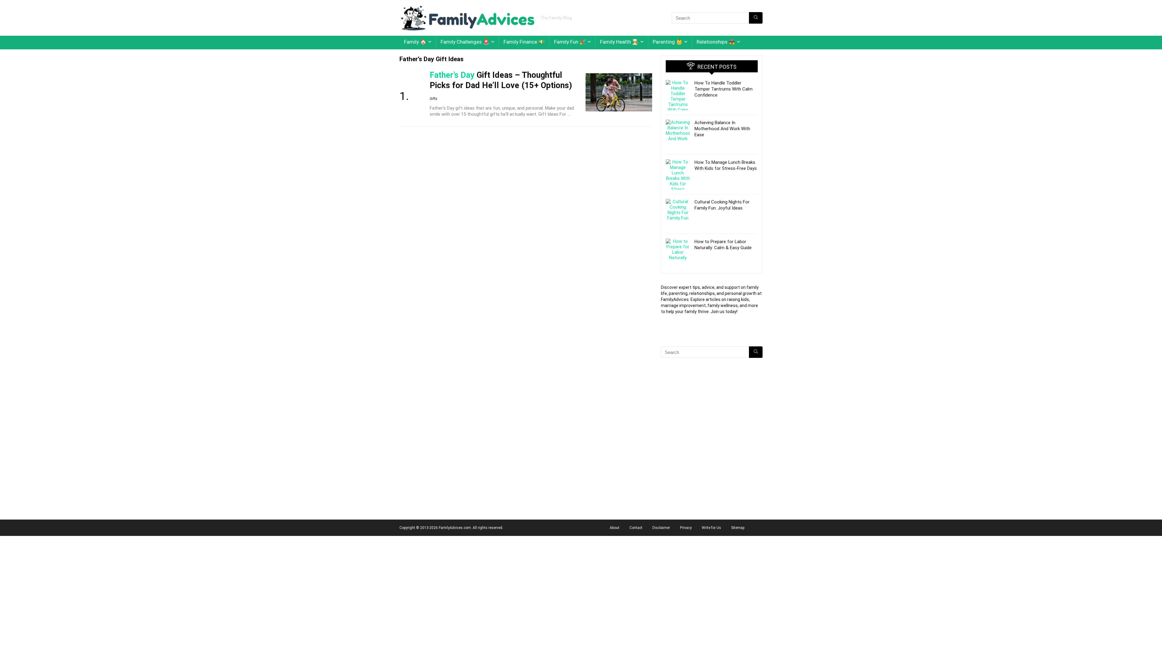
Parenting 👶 (667, 42)
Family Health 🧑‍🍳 (619, 42)
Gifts (433, 99)
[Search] (756, 18)
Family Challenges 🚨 (465, 42)
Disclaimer (661, 528)
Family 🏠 (415, 42)
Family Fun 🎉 (570, 42)
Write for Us (711, 528)
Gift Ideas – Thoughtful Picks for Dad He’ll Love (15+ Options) (501, 80)
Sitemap (737, 528)
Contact (635, 528)
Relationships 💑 (716, 42)
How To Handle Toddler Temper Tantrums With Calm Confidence (723, 89)
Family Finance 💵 (524, 42)
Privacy (686, 528)
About (614, 528)
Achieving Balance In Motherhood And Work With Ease (722, 128)
